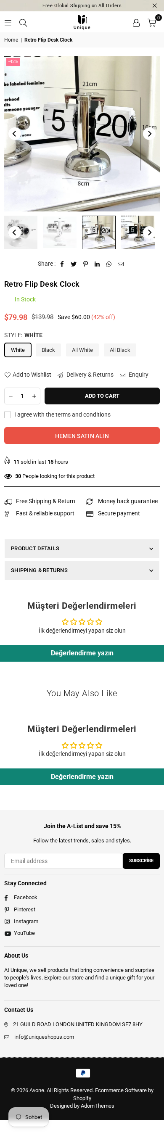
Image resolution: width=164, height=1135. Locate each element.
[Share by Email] (121, 264)
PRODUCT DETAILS (35, 548)
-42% (13, 61)
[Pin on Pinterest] (85, 264)
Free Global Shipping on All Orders (82, 5)
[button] (152, 21)
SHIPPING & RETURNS (39, 570)
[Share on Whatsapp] (109, 264)
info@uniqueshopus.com (44, 1037)
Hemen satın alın (82, 436)
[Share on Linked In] (97, 264)
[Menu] (8, 21)
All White (82, 350)
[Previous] (14, 133)
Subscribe (141, 860)
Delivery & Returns (89, 374)
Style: (23, 335)
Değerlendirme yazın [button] (82, 653)
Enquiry (137, 374)
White (18, 350)
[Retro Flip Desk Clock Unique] (60, 232)
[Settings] (136, 21)
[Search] (23, 21)
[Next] (149, 133)
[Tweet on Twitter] (74, 264)
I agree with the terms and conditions (62, 414)
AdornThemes (97, 1106)
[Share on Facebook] (62, 264)
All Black (120, 350)
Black (48, 350)
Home (11, 40)
